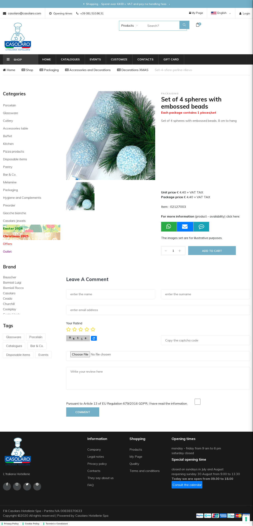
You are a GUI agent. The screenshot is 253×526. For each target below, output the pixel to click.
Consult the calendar (187, 485)
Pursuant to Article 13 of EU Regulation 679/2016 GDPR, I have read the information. (127, 403)
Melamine (10, 182)
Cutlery (8, 121)
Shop (29, 70)
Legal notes (95, 456)
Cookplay (9, 309)
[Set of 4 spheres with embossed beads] (80, 196)
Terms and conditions (144, 471)
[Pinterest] (37, 486)
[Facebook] (7, 486)
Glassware (10, 113)
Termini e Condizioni (57, 523)
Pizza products (13, 151)
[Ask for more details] (201, 227)
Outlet (7, 251)
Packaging (51, 70)
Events (95, 59)
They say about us (100, 478)
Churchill (9, 304)
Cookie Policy (32, 523)
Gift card (171, 59)
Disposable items (15, 159)
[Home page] (18, 36)
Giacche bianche (14, 213)
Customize (119, 59)
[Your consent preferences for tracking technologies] (246, 519)
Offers (7, 244)
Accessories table (15, 128)
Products (127, 25)
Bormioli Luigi (12, 282)
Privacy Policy (11, 523)
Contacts (145, 59)
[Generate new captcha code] (94, 338)
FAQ (90, 485)
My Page (197, 13)
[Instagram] (17, 486)
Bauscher (9, 277)
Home (46, 59)
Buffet (7, 136)
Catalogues (70, 59)
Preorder (9, 205)
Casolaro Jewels (14, 221)
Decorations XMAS (134, 70)
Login (246, 13)
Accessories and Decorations (90, 70)
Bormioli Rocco (13, 288)
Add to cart (212, 251)
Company (94, 449)
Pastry (7, 167)
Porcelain (9, 105)
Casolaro (9, 293)
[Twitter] (27, 486)
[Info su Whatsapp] (169, 227)
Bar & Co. (9, 174)
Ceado (7, 298)
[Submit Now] (185, 227)
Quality (134, 464)
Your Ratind (74, 323)
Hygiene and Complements (22, 198)
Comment (82, 412)
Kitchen (8, 144)
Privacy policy (97, 464)
